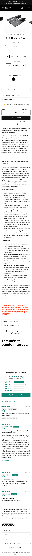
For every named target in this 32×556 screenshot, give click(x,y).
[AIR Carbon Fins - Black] (2, 364)
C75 (18, 56)
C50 (7, 56)
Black (13, 79)
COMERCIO (6, 530)
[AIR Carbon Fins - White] (4, 364)
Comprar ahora (16, 117)
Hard (22, 65)
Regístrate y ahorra (11, 543)
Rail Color (16, 75)
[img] (6, 406)
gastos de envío (9, 45)
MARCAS (5, 534)
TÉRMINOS (6, 539)
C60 (12, 56)
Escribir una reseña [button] (16, 395)
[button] (8, 382)
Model (16, 53)
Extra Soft (16, 70)
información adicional (13, 321)
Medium (15, 65)
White (18, 79)
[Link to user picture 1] (6, 464)
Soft (8, 65)
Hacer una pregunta (12, 325)
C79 (24, 56)
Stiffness (16, 61)
